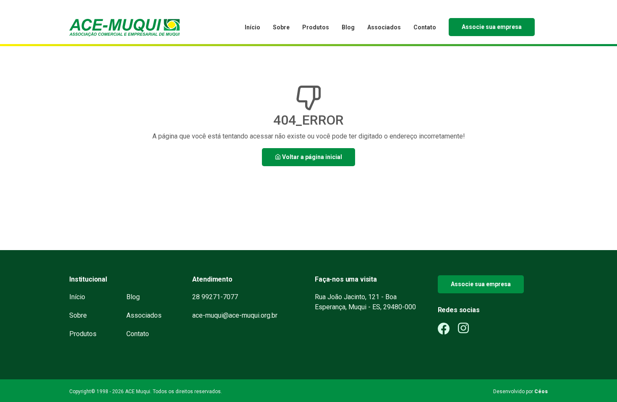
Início (252, 27)
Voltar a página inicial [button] (311, 157)
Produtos (315, 27)
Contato (424, 27)
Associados (384, 27)
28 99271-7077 (215, 297)
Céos (541, 391)
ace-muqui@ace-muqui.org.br (234, 315)
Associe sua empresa (492, 26)
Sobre (281, 27)
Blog (348, 27)
